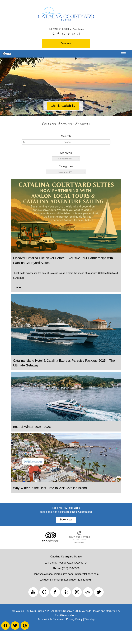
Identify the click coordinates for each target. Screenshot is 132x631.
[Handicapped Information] (78, 33)
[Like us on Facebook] (55, 592)
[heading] (66, 123)
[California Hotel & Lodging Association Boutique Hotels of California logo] (79, 542)
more (18, 287)
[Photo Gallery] (68, 33)
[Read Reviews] (88, 592)
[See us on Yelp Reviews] (66, 592)
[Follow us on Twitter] (99, 592)
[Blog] (63, 33)
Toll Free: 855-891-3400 (66, 508)
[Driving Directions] (58, 33)
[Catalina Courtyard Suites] (66, 16)
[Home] (53, 33)
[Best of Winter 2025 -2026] (66, 420)
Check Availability (63, 106)
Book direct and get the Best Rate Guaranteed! (65, 512)
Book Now (66, 43)
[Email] (73, 33)
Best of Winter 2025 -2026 (32, 426)
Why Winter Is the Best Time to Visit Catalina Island (50, 488)
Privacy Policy (74, 619)
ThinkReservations (65, 615)
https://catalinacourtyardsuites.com (53, 574)
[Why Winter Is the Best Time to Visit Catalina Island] (66, 481)
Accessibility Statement (51, 619)
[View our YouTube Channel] (33, 592)
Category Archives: (66, 123)
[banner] (66, 514)
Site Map (89, 619)
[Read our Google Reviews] (44, 592)
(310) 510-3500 (61, 29)
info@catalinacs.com (87, 574)
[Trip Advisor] (50, 542)
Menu (6, 53)
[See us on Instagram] (77, 592)
